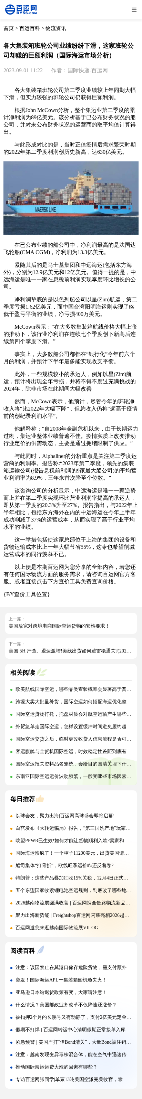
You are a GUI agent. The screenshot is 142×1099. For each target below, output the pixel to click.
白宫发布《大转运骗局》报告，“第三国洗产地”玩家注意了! (79, 828)
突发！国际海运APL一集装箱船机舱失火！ (61, 980)
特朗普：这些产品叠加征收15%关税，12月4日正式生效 (74, 878)
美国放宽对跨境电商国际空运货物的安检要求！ (59, 626)
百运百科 (29, 28)
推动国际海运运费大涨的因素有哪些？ (57, 1067)
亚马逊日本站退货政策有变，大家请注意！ (61, 992)
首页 (8, 28)
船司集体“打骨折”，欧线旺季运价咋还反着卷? (64, 865)
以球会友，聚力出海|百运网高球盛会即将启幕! (65, 815)
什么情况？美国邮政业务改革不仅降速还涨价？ (66, 1004)
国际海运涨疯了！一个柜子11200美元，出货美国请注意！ (77, 853)
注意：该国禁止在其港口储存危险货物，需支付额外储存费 (78, 967)
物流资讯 (55, 28)
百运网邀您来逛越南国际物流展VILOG (57, 927)
